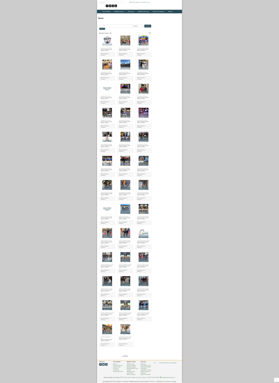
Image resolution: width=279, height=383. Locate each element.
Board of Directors (118, 365)
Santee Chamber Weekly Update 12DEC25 (106, 242)
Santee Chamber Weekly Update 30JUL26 (106, 74)
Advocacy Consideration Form (146, 364)
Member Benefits (131, 367)
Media (170, 11)
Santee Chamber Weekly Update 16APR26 (106, 146)
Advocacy (131, 11)
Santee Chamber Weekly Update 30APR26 (143, 122)
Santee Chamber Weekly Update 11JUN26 (106, 122)
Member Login (130, 364)
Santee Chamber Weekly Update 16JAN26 (124, 218)
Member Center (119, 11)
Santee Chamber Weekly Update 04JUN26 (124, 122)
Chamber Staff (116, 367)
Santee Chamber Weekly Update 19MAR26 (124, 170)
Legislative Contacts (146, 370)
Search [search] (148, 26)
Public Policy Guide (145, 374)
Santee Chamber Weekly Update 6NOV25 (124, 266)
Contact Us (116, 368)
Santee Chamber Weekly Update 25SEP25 (106, 314)
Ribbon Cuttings (131, 374)
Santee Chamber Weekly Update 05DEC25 (124, 242)
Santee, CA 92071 (136, 377)
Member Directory (143, 11)
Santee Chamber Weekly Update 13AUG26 (124, 50)
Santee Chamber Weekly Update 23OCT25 (106, 290)
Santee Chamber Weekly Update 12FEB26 (124, 194)
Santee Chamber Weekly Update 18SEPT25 (124, 314)
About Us (115, 364)
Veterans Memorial (118, 371)
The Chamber (106, 11)
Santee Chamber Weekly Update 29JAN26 (143, 194)
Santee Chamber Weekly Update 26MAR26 (106, 170)
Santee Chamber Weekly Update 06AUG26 (143, 50)
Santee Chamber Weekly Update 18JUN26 (143, 98)
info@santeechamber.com (168, 377)
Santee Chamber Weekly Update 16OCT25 (124, 290)
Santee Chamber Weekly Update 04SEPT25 (106, 340)
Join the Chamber (131, 365)
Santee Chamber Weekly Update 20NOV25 (143, 242)
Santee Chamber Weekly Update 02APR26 (143, 146)
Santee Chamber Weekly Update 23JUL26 (124, 74)
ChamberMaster (167, 381)
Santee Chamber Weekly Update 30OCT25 (143, 266)
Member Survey (131, 371)
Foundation (116, 370)
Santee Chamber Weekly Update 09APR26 (124, 146)
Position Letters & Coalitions (145, 372)
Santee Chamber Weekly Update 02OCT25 (143, 290)
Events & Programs (158, 11)
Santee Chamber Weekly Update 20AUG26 (106, 50)
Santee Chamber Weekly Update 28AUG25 (124, 339)
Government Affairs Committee (146, 367)
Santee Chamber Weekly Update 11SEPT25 (143, 314)
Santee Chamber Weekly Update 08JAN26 (143, 218)
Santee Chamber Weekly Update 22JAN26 (106, 218)
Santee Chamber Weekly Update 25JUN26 (124, 98)
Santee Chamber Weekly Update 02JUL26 (106, 98)
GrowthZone (152, 381)
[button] (149, 33)
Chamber (102, 28)
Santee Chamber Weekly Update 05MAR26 (143, 170)
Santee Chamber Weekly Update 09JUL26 (143, 74)
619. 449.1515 (156, 377)
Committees (130, 373)
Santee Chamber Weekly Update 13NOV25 (106, 266)
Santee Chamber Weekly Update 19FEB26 (106, 194)
